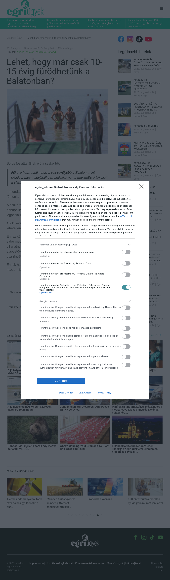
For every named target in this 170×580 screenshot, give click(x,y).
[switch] (126, 252)
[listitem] (85, 244)
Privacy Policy (104, 392)
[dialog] (85, 290)
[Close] (142, 187)
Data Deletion (66, 392)
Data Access (85, 392)
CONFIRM (61, 381)
